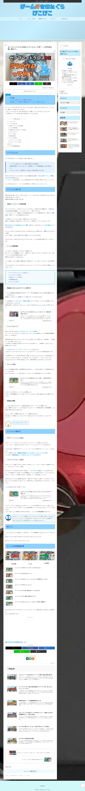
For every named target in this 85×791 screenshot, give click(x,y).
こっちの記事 (8, 487)
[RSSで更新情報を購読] (33, 658)
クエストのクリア (13, 131)
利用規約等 (42, 785)
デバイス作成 (12, 133)
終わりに (10, 144)
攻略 (25, 642)
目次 (15, 119)
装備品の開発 (12, 135)
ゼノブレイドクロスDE (10, 642)
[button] (47, 83)
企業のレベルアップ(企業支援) (16, 125)
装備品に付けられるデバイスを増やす (18, 129)
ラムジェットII (40, 305)
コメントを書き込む (30, 771)
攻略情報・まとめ (19, 642)
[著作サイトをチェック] (27, 658)
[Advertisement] (42, 31)
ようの (70, 68)
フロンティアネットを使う (15, 142)
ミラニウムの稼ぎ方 (12, 137)
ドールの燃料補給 (13, 127)
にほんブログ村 (63, 93)
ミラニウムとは (11, 121)
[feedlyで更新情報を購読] (30, 658)
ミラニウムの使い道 (12, 123)
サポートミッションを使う (15, 140)
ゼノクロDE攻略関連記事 (14, 146)
